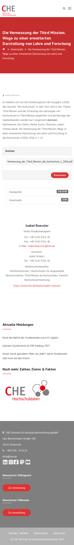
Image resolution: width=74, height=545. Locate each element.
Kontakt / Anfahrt (19, 533)
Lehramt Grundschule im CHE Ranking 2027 (26, 345)
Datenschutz (41, 533)
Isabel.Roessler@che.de (41, 246)
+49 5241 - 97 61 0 (16, 450)
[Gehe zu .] (4, 49)
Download (60, 175)
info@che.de (10, 456)
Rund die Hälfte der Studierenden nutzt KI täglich (30, 337)
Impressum (59, 533)
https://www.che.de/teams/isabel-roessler (37, 285)
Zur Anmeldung (16, 487)
